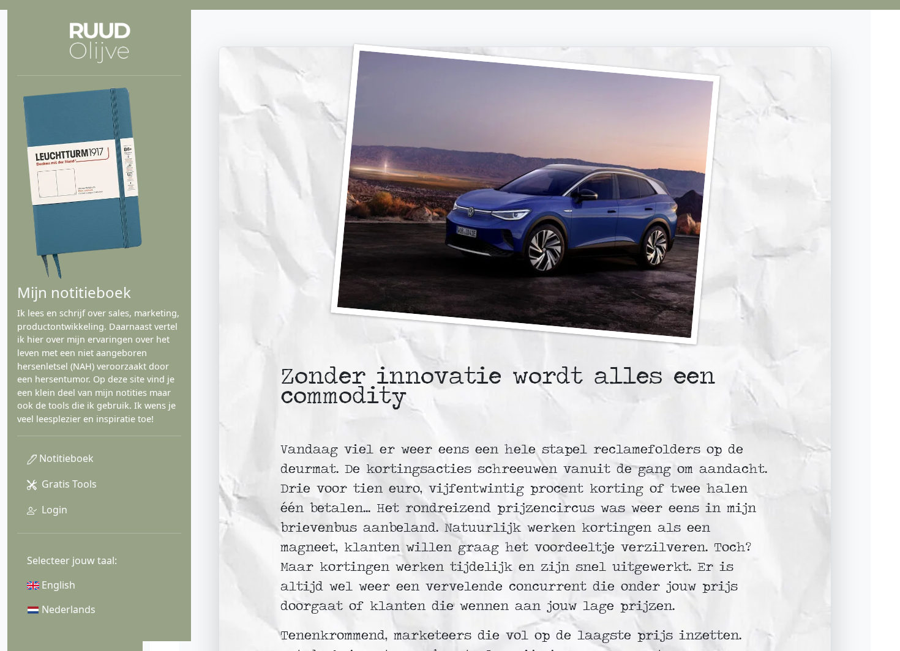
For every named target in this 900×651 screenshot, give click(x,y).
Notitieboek (65, 458)
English (57, 585)
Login (53, 509)
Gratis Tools (67, 484)
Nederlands (67, 609)
